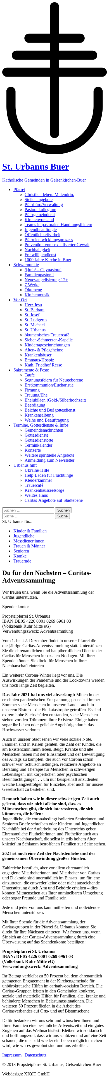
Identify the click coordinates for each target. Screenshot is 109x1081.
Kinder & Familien (30, 531)
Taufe (30, 375)
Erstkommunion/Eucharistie (49, 385)
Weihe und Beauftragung (47, 420)
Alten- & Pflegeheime (44, 350)
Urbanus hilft (25, 465)
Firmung (32, 390)
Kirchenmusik (37, 294)
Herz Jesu (33, 304)
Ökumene (33, 289)
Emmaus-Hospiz (39, 360)
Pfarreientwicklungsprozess (49, 239)
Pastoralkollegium (40, 209)
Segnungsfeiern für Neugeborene (54, 380)
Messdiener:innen (28, 541)
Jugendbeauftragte (41, 229)
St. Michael (35, 324)
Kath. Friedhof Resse (43, 365)
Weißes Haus (36, 495)
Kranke (20, 556)
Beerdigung (35, 405)
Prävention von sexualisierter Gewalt (57, 244)
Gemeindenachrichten (44, 430)
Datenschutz (35, 1055)
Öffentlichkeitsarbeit (42, 234)
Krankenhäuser (38, 355)
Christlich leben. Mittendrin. (49, 194)
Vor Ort (20, 299)
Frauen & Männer (29, 546)
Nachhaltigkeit (37, 249)
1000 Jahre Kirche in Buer (48, 259)
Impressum (12, 1055)
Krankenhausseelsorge (44, 490)
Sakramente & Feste (31, 370)
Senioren (21, 551)
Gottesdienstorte (39, 440)
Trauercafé (34, 485)
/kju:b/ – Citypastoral (43, 269)
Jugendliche (23, 536)
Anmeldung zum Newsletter (49, 460)
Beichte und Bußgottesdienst (50, 410)
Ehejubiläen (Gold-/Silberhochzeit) (55, 400)
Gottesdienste (36, 435)
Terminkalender (38, 445)
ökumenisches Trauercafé (47, 334)
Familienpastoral (39, 274)
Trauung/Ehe (36, 395)
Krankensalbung (39, 415)
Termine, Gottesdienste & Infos (40, 425)
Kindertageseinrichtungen (47, 345)
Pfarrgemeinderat (40, 214)
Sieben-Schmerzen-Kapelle (49, 339)
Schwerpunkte (26, 264)
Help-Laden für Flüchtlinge (49, 475)
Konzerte (33, 450)
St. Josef (32, 314)
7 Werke (32, 284)
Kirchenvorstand (39, 219)
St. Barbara (34, 309)
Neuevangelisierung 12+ (46, 279)
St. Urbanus (35, 329)
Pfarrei (19, 189)
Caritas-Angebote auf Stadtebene (54, 500)
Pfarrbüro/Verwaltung (44, 204)
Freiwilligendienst (40, 254)
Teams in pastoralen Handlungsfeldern (58, 224)
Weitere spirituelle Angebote (49, 455)
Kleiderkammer (38, 480)
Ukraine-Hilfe (37, 470)
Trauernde (22, 561)
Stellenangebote (39, 199)
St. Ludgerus (36, 319)
